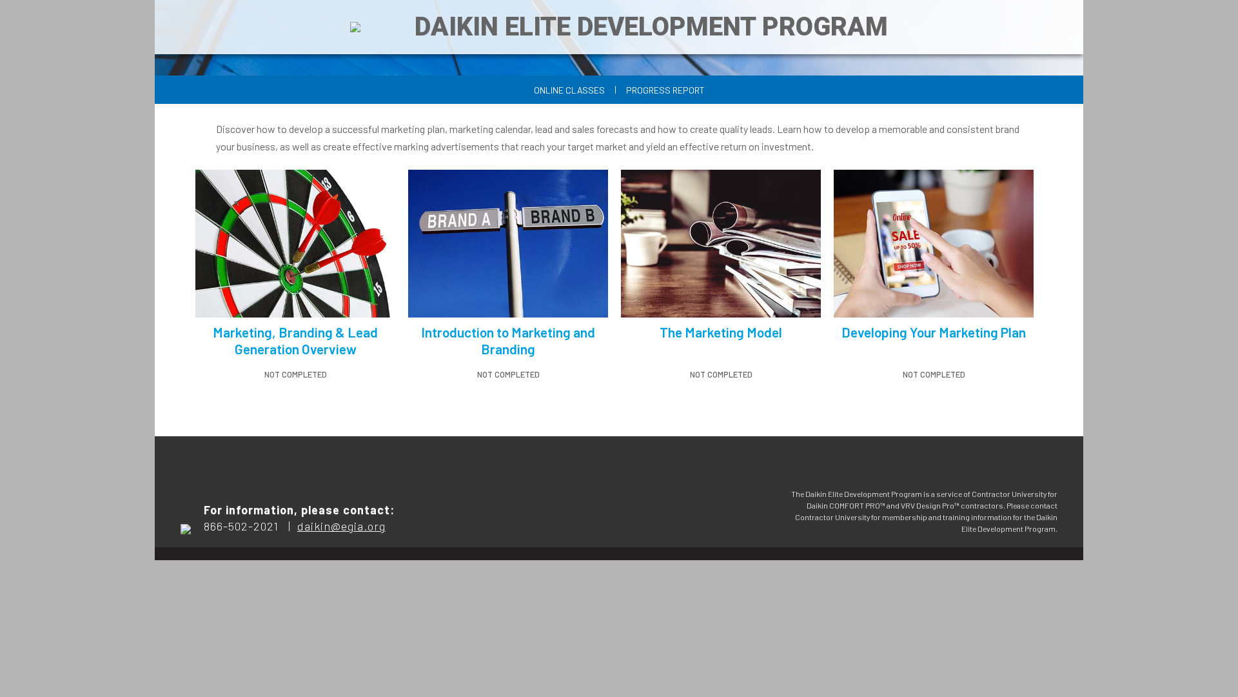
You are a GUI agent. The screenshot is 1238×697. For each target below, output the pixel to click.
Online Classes (569, 90)
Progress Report (665, 90)
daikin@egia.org (341, 526)
